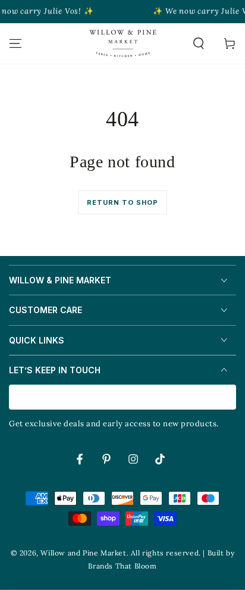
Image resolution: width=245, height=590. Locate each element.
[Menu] (15, 43)
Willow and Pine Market (83, 552)
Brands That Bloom (122, 565)
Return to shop (122, 202)
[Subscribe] (229, 398)
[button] (198, 43)
